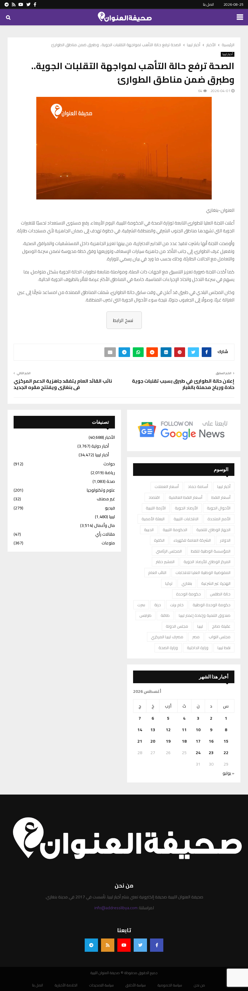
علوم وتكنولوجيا (100, 490)
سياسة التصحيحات (101, 985)
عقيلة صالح (221, 626)
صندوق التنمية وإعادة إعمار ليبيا (204, 615)
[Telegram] (91, 945)
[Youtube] (124, 945)
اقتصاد (154, 497)
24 (198, 753)
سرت (141, 604)
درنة (157, 604)
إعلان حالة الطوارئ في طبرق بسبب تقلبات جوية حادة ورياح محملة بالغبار (183, 384)
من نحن (199, 985)
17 (198, 741)
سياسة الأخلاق (136, 985)
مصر (196, 636)
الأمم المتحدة (218, 518)
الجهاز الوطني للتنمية (213, 529)
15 (226, 741)
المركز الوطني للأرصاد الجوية (207, 561)
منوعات (108, 543)
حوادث (109, 464)
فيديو (110, 508)
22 (226, 753)
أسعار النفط (220, 497)
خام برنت (177, 604)
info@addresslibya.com (116, 908)
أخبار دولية (100, 446)
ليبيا (200, 626)
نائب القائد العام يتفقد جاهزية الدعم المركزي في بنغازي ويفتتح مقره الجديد (63, 384)
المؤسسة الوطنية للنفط (210, 551)
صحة (110, 481)
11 (184, 730)
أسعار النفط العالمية (185, 497)
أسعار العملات (167, 486)
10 (198, 730)
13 (152, 730)
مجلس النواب (219, 636)
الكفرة (159, 540)
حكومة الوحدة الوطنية (211, 604)
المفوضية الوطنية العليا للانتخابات (202, 572)
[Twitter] (140, 945)
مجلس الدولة (177, 626)
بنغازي (186, 583)
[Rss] (107, 945)
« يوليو (228, 773)
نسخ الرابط (123, 320)
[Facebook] (156, 945)
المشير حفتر (165, 561)
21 (139, 741)
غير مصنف (106, 499)
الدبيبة (149, 529)
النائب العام (157, 572)
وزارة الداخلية (197, 647)
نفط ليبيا (223, 647)
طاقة (165, 615)
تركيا (168, 583)
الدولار (225, 540)
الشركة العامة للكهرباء (192, 540)
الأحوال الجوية (218, 507)
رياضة (110, 472)
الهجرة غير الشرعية (215, 583)
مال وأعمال (104, 525)
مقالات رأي (105, 534)
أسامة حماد (198, 486)
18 (184, 741)
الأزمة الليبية (156, 507)
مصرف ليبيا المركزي (167, 636)
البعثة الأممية (153, 518)
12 (168, 730)
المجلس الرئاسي (169, 551)
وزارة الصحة (168, 647)
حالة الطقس (220, 593)
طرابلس (145, 615)
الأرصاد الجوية (186, 507)
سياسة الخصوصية (170, 985)
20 (152, 741)
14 (139, 730)
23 (211, 753)
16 (211, 741)
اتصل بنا (208, 4)
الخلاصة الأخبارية (66, 985)
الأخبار (110, 437)
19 (168, 741)
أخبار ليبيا (227, 54)
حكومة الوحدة (188, 593)
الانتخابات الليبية (186, 518)
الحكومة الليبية (175, 529)
